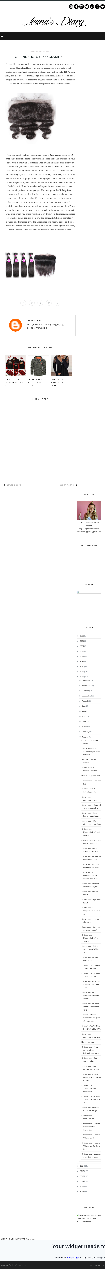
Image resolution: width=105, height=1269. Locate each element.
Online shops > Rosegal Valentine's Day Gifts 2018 (90, 1099)
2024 (82, 646)
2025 (82, 641)
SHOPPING (47, 52)
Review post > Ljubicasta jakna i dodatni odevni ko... (90, 875)
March (84, 726)
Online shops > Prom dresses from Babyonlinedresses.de (91, 1050)
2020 (82, 666)
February (85, 732)
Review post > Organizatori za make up (90, 911)
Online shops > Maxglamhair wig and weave (90, 832)
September (86, 696)
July (83, 706)
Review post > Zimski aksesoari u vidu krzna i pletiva (91, 1077)
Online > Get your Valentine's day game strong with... (90, 1018)
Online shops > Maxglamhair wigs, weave (89, 938)
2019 (82, 672)
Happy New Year (88, 1042)
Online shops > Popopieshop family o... (14, 383)
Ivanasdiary (34, 320)
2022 (82, 656)
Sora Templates (19, 1265)
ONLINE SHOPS (36, 52)
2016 (82, 1171)
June (84, 711)
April (84, 721)
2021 (82, 661)
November (86, 686)
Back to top (96, 1265)
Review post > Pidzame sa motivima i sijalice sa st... (90, 949)
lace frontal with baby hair (58, 190)
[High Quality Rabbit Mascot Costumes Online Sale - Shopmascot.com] (89, 1221)
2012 (82, 1191)
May (84, 716)
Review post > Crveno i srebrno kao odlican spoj (90, 1006)
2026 (82, 636)
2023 (82, 651)
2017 (82, 1166)
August (85, 701)
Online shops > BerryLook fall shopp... (58, 383)
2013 (82, 1186)
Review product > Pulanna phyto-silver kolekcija (90, 751)
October (85, 691)
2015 (82, 1176)
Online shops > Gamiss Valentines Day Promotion (90, 1127)
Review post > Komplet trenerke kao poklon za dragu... (90, 984)
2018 (82, 677)
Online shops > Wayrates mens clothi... (35, 383)
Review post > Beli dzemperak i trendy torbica (90, 995)
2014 (82, 1181)
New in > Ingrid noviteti (90, 776)
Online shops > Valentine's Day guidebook (88, 1088)
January (85, 737)
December (86, 680)
